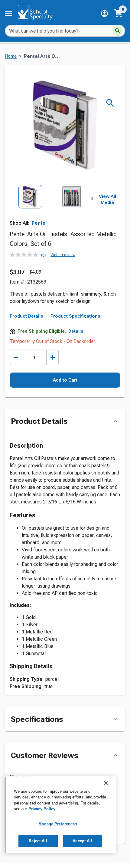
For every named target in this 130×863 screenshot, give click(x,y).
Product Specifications (75, 316)
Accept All (82, 841)
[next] (92, 200)
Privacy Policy (41, 809)
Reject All (38, 841)
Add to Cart (65, 380)
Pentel (39, 223)
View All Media (107, 199)
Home (11, 56)
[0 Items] (119, 13)
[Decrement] (16, 357)
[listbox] (51, 210)
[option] (30, 210)
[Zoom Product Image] (110, 103)
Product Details (26, 316)
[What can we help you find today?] (117, 31)
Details (75, 331)
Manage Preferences (57, 824)
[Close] (105, 783)
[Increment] (52, 357)
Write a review (62, 254)
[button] (104, 13)
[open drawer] (8, 13)
